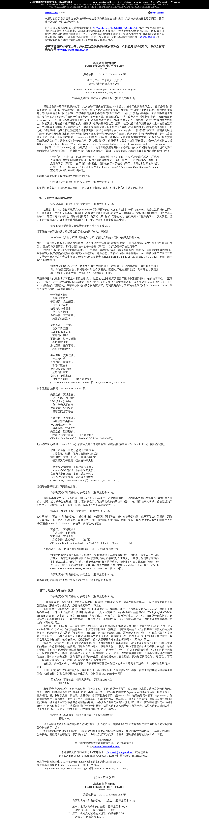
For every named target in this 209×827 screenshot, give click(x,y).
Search (176, 2)
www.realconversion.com (106, 746)
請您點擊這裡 (147, 37)
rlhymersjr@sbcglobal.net (72, 49)
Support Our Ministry (159, 2)
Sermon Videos (124, 2)
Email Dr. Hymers (141, 2)
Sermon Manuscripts (43, 2)
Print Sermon (157, 13)
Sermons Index (51, 13)
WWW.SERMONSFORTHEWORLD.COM (115, 27)
